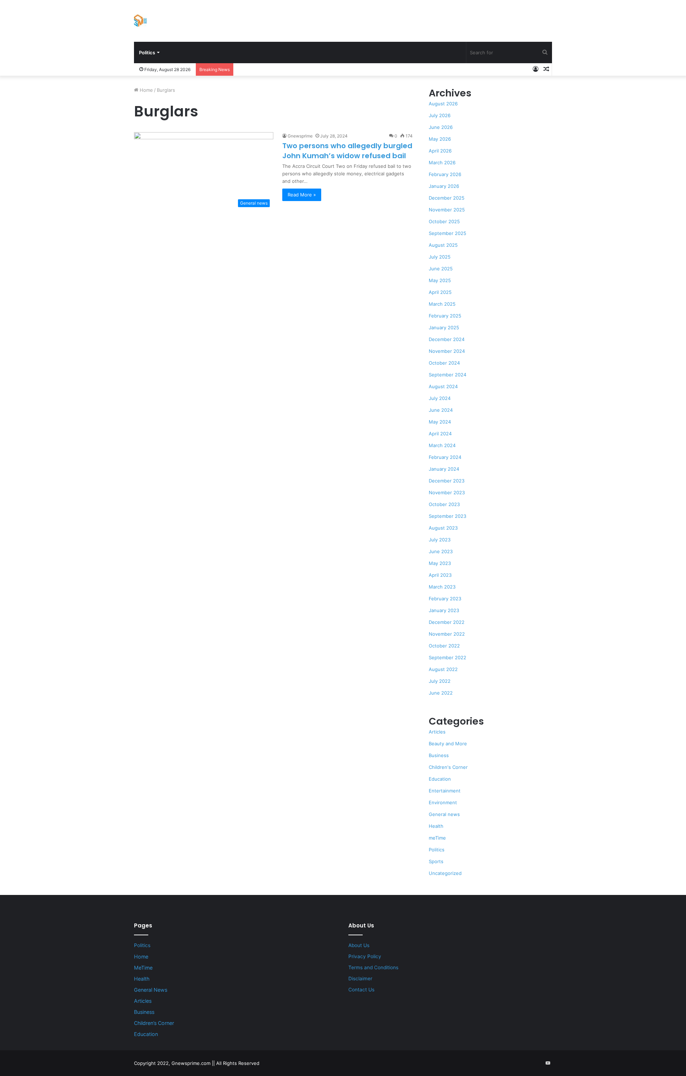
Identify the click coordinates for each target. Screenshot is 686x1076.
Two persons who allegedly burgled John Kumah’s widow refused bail (347, 151)
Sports (436, 861)
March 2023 (442, 587)
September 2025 (447, 233)
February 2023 (445, 598)
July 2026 (440, 115)
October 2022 (444, 646)
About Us (358, 945)
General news (444, 814)
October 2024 (444, 363)
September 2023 (447, 516)
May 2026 (440, 139)
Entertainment (445, 791)
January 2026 (444, 186)
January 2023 (444, 610)
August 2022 (443, 669)
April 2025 (440, 292)
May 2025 (440, 280)
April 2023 (440, 575)
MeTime (143, 968)
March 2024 (442, 445)
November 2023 (447, 492)
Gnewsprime (300, 136)
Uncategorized (445, 873)
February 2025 (445, 316)
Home (145, 90)
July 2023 (440, 539)
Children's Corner (448, 767)
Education (440, 779)
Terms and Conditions (373, 967)
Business (439, 755)
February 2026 (445, 174)
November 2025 (447, 209)
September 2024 (447, 374)
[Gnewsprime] (140, 20)
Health (436, 826)
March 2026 (442, 162)
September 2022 (447, 657)
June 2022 (441, 693)
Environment (443, 802)
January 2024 (444, 469)
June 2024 (441, 410)
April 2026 (440, 151)
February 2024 (445, 457)
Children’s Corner (154, 1023)
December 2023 (446, 481)
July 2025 (440, 257)
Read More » (302, 194)
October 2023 (444, 504)
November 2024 (447, 351)
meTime (437, 838)
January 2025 (444, 327)
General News (150, 990)
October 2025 (444, 221)
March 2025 (442, 304)
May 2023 (440, 563)
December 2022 (446, 622)
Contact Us (361, 989)
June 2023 (441, 551)
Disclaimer (360, 978)
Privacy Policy (364, 956)
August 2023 (443, 528)
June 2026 (441, 127)
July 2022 (440, 681)
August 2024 (443, 386)
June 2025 (441, 268)
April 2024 (440, 433)
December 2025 (446, 198)
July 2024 (440, 398)
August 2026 (443, 103)
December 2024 (446, 339)
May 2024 (440, 422)
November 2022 (447, 634)
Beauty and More (448, 743)
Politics (147, 52)
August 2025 (443, 245)
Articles (437, 732)
